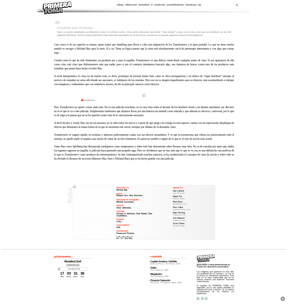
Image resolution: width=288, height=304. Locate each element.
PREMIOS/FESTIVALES (175, 4)
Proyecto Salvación (160, 280)
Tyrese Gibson (178, 223)
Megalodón (156, 274)
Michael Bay (121, 190)
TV (151, 4)
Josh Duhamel (178, 218)
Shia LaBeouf (178, 191)
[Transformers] (74, 186)
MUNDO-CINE (159, 4)
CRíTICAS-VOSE (131, 4)
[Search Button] (237, 5)
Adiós (153, 267)
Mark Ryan (177, 201)
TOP (199, 4)
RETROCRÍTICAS (143, 5)
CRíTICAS (120, 4)
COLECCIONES (190, 4)
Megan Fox (177, 196)
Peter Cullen (178, 207)
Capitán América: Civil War (163, 261)
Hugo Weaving (179, 212)
